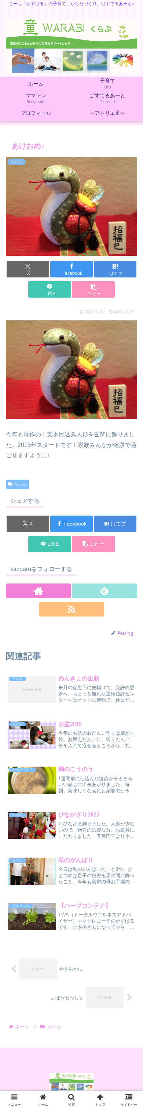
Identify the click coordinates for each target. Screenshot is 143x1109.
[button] (93, 289)
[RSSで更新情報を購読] (71, 609)
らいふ (20, 484)
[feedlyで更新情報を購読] (104, 590)
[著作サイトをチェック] (38, 590)
